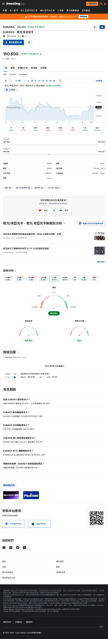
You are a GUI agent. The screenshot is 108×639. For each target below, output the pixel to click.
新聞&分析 (23, 68)
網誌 (4, 561)
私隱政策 (18, 622)
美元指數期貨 (72, 10)
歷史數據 (12, 74)
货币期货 (86, 10)
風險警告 (29, 622)
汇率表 (60, 10)
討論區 (43, 68)
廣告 (58, 567)
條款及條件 (7, 622)
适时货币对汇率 (47, 10)
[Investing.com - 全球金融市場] (15, 3)
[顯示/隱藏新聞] (60, 80)
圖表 (13, 68)
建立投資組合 (7, 572)
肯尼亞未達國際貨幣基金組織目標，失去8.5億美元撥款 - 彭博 (32, 234)
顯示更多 (101, 262)
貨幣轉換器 (23, 74)
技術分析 (8, 270)
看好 (66, 210)
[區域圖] (10, 80)
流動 (4, 567)
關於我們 (59, 561)
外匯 (5, 10)
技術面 (34, 68)
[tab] (8, 278)
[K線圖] (5, 80)
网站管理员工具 (8, 578)
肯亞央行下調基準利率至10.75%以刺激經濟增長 (26, 248)
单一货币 (13, 10)
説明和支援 (60, 572)
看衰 (46, 210)
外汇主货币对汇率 (29, 10)
